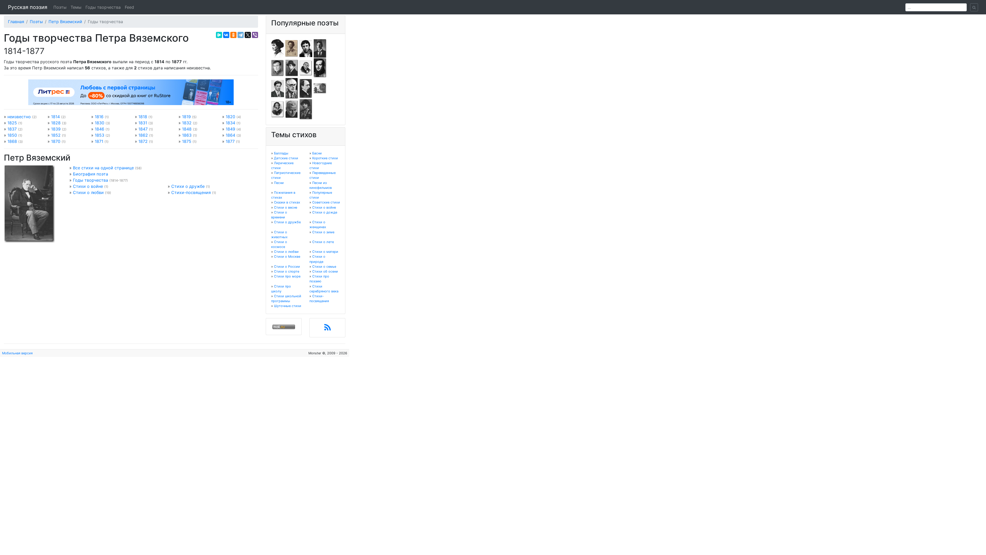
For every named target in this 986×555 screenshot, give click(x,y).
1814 (55, 116)
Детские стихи (286, 158)
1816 (99, 116)
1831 (142, 122)
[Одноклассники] (233, 35)
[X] (248, 35)
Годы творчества (103, 7)
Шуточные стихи (287, 306)
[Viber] (255, 35)
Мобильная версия (17, 353)
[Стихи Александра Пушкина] (277, 109)
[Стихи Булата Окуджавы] (320, 88)
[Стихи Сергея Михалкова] (291, 88)
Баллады (281, 153)
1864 (230, 135)
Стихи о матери (325, 252)
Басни (317, 153)
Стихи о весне (285, 207)
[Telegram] (241, 35)
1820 (230, 116)
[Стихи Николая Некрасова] (305, 88)
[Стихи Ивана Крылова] (305, 67)
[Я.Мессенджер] (219, 35)
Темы (76, 7)
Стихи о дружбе (188, 186)
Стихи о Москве (287, 256)
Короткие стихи (325, 158)
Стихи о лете (323, 242)
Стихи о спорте (286, 271)
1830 (99, 122)
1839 (56, 129)
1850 (12, 135)
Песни (279, 183)
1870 (55, 141)
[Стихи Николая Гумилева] (320, 48)
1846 (99, 129)
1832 (187, 122)
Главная (16, 21)
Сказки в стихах (287, 202)
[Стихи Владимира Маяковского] (277, 88)
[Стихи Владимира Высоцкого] (305, 48)
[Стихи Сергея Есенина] (291, 67)
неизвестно (19, 116)
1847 (143, 129)
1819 (186, 116)
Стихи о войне (88, 186)
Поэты (60, 7)
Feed (129, 7)
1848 (187, 129)
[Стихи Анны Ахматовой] (277, 48)
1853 (99, 135)
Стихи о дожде (324, 212)
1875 (186, 141)
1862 (143, 135)
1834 (230, 122)
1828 (56, 122)
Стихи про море (287, 276)
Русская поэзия (27, 7)
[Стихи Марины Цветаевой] (305, 109)
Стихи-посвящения (191, 192)
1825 (12, 122)
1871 (99, 141)
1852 (56, 135)
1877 (230, 141)
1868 (12, 141)
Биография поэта (90, 174)
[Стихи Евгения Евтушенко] (277, 67)
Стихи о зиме (323, 232)
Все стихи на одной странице (103, 167)
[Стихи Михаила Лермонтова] (320, 67)
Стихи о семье (324, 267)
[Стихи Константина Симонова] (291, 109)
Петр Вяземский (65, 21)
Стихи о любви (88, 192)
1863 (187, 135)
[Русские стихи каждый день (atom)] (327, 328)
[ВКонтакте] (226, 35)
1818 (142, 116)
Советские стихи (326, 202)
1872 (143, 141)
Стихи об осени (325, 271)
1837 (12, 129)
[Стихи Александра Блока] (291, 48)
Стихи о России (287, 267)
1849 (230, 129)
